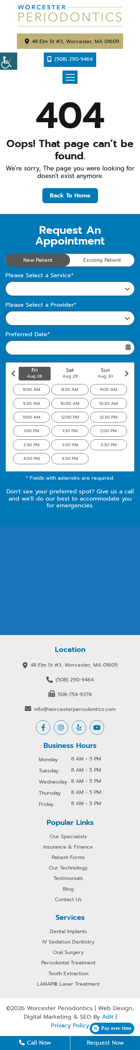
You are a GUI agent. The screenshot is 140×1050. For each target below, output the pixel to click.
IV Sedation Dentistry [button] (68, 942)
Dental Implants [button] (68, 932)
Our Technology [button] (68, 868)
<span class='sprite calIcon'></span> (128, 347)
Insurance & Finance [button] (68, 847)
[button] (8, 61)
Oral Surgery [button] (68, 953)
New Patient (37, 260)
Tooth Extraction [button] (68, 974)
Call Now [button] (38, 1042)
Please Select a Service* (39, 275)
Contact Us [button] (68, 900)
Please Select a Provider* (40, 305)
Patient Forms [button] (68, 858)
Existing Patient (102, 260)
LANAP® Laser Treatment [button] (68, 984)
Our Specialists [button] (68, 837)
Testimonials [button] (68, 879)
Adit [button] (107, 1017)
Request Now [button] (105, 1042)
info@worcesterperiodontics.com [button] (75, 709)
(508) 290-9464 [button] (74, 59)
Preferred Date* (27, 334)
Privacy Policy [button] (70, 1025)
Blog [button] (68, 889)
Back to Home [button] (70, 195)
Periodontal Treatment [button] (68, 963)
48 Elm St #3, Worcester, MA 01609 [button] (75, 41)
